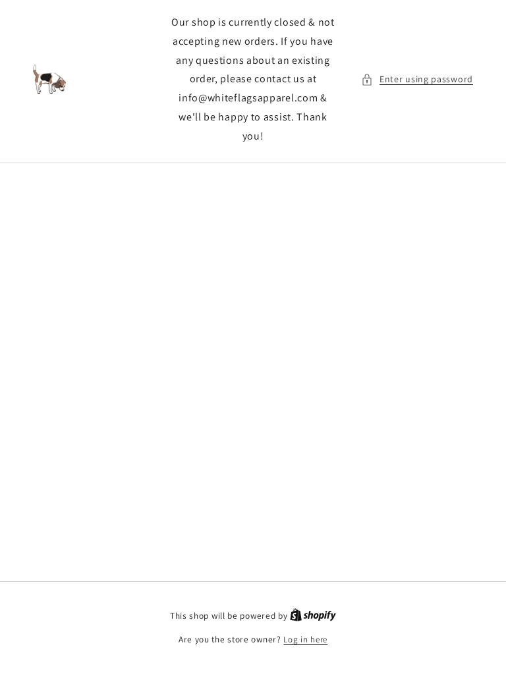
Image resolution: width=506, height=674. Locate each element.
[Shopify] (313, 615)
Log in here (305, 639)
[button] (417, 79)
